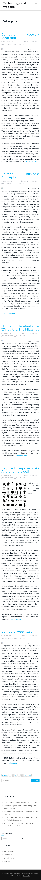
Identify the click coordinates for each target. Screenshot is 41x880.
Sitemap (7, 861)
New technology (32, 42)
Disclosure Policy (10, 851)
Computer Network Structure (20, 36)
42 (25, 775)
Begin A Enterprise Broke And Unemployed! (20, 469)
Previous (5, 775)
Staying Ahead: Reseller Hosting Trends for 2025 (21, 802)
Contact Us (8, 855)
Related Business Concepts (20, 175)
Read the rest (31, 161)
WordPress (34, 874)
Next (29, 775)
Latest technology (31, 333)
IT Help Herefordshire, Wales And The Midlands (20, 327)
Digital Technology (31, 181)
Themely (26, 876)
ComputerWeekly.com (18, 631)
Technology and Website (14, 5)
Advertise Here (9, 858)
